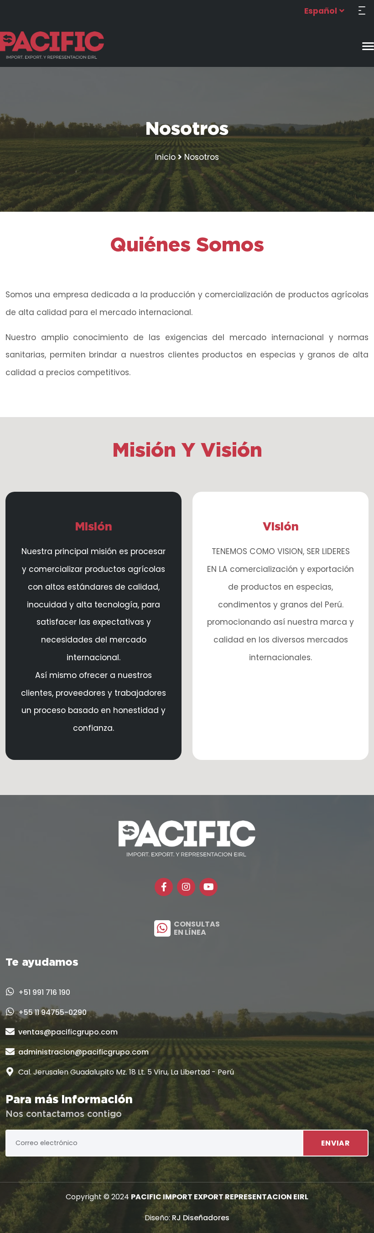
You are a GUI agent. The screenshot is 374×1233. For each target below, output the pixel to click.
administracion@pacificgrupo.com (83, 1052)
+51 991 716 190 (44, 992)
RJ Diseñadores (200, 1218)
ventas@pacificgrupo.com (68, 1032)
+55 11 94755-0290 (52, 1012)
